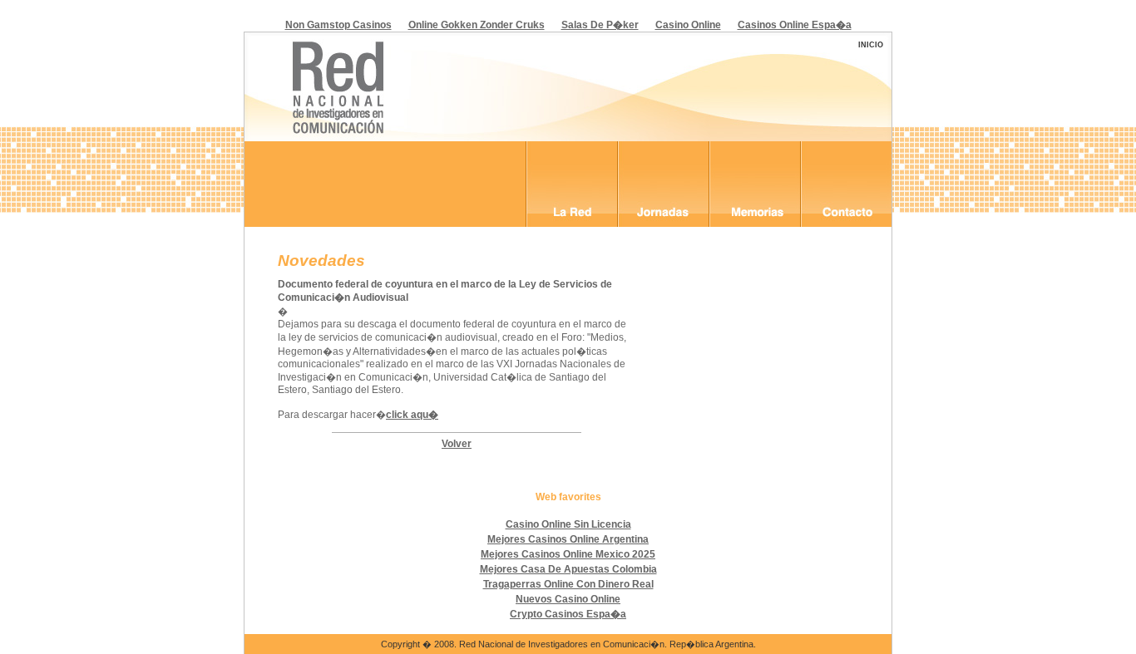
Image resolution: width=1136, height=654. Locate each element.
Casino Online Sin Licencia (568, 524)
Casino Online (688, 25)
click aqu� (412, 414)
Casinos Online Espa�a (795, 25)
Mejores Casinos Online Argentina (568, 539)
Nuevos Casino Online (568, 599)
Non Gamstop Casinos (338, 25)
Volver (457, 444)
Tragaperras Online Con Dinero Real (568, 584)
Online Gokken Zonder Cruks (476, 25)
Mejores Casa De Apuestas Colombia (568, 569)
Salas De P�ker (600, 25)
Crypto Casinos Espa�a (568, 614)
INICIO (870, 45)
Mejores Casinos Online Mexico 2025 (568, 554)
